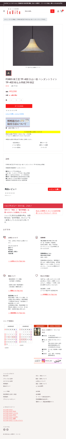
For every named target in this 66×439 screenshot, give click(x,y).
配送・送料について (41, 378)
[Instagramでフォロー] (7, 429)
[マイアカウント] (58, 11)
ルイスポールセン (8, 409)
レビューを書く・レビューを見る (15, 114)
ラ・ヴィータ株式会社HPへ (43, 396)
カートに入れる (19, 106)
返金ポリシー (6, 386)
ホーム (6, 19)
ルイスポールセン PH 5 (9, 411)
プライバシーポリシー (9, 399)
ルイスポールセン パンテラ (10, 413)
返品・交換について (41, 383)
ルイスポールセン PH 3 (9, 415)
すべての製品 (12, 19)
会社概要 (38, 394)
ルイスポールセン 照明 (9, 418)
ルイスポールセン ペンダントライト (13, 420)
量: (6, 100)
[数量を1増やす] (21, 100)
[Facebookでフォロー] (4, 429)
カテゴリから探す (8, 381)
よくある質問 (39, 386)
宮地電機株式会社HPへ (42, 399)
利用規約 (5, 383)
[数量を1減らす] (11, 100)
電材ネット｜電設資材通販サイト (45, 401)
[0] (61, 11)
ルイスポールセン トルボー (10, 417)
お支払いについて (40, 381)
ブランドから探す (8, 378)
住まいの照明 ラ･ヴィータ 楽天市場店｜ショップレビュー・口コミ (48, 212)
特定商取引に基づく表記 (9, 394)
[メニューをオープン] (4, 11)
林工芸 (7, 86)
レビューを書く (54, 189)
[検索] (52, 11)
